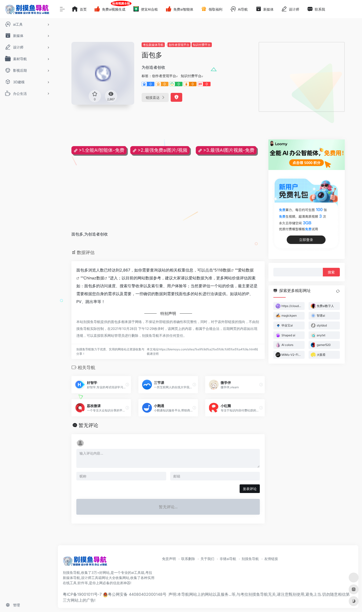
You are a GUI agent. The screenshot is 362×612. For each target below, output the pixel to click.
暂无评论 (88, 425)
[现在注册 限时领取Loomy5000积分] (306, 154)
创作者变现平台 (179, 45)
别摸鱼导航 (250, 559)
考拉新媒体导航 (153, 45)
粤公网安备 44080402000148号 (137, 594)
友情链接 (271, 559)
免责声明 (169, 559)
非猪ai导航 (228, 559)
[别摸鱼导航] (85, 562)
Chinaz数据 (93, 277)
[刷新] (338, 291)
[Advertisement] (301, 76)
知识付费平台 (202, 45)
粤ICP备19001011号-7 (82, 594)
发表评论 (250, 489)
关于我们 (207, 559)
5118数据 (222, 270)
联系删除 (188, 559)
